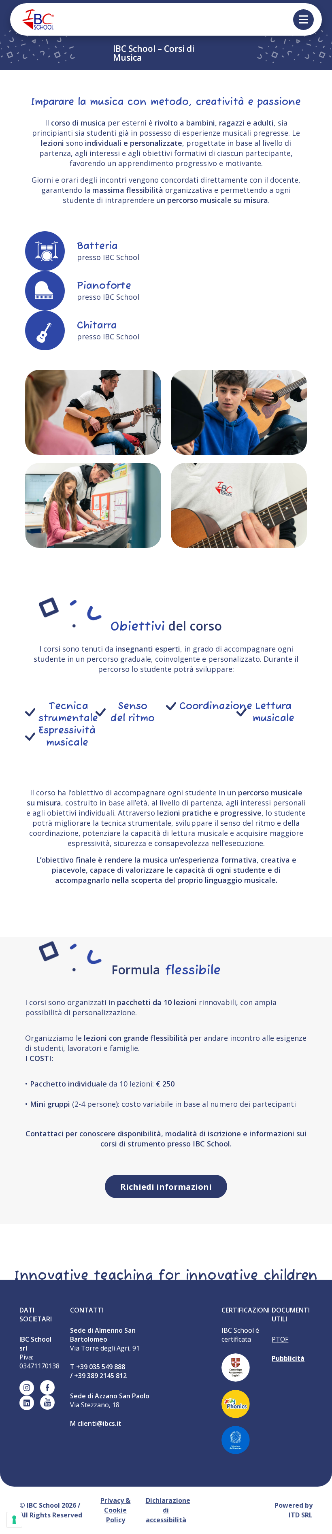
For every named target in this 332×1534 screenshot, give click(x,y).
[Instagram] (26, 1388)
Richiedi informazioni (166, 1186)
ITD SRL (301, 1515)
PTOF (280, 1339)
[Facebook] (47, 1387)
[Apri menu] (303, 19)
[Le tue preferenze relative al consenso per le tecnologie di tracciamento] (14, 1520)
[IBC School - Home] (32, 19)
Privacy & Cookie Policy (115, 1510)
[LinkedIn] (26, 1403)
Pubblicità (288, 1358)
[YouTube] (47, 1402)
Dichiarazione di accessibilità (168, 1510)
